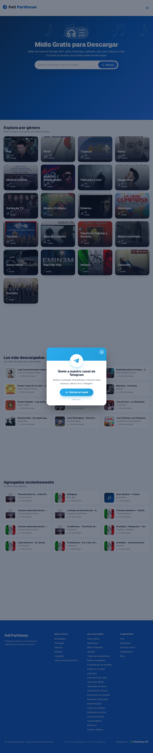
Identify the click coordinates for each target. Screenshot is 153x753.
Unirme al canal (78, 392)
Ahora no (76, 399)
